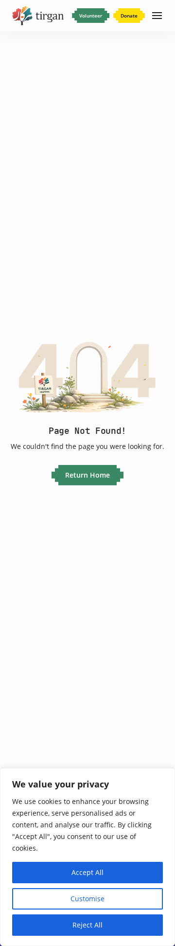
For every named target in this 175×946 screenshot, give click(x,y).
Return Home (87, 475)
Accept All (87, 872)
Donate (129, 15)
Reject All (87, 924)
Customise (87, 898)
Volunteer (90, 15)
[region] (87, 857)
